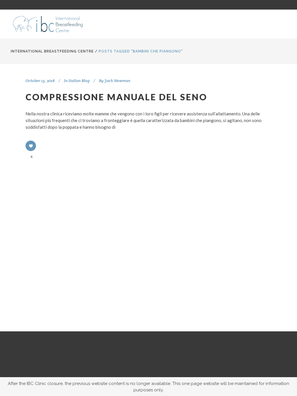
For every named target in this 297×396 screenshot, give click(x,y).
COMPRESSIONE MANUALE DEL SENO (116, 97)
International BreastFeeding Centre (52, 51)
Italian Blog (79, 80)
